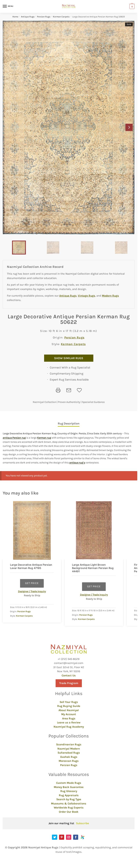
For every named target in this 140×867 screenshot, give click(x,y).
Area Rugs (68, 718)
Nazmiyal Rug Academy (69, 726)
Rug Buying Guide (68, 706)
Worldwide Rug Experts (68, 807)
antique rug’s (77, 462)
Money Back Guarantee (68, 787)
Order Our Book (68, 811)
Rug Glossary (68, 791)
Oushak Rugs (68, 757)
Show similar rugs (68, 358)
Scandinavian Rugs (68, 744)
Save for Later (79, 390)
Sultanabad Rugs (69, 752)
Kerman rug (44, 437)
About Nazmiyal (69, 710)
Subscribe (82, 823)
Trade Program (68, 683)
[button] (129, 127)
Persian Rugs (43, 16)
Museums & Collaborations (68, 803)
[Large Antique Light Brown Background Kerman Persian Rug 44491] (94, 530)
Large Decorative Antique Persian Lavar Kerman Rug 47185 (31, 566)
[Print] (58, 390)
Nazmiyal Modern (68, 748)
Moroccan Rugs (69, 761)
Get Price (32, 583)
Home (15, 16)
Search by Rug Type (68, 799)
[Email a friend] (68, 390)
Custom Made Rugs (68, 782)
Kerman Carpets (61, 16)
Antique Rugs (27, 16)
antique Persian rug (14, 437)
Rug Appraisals (69, 795)
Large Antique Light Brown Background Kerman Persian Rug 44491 (93, 568)
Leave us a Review (68, 722)
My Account (68, 714)
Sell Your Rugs (69, 702)
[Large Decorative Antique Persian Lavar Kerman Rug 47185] (32, 530)
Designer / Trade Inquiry (32, 591)
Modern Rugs (110, 295)
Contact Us (69, 675)
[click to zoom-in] (69, 127)
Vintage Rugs (86, 295)
